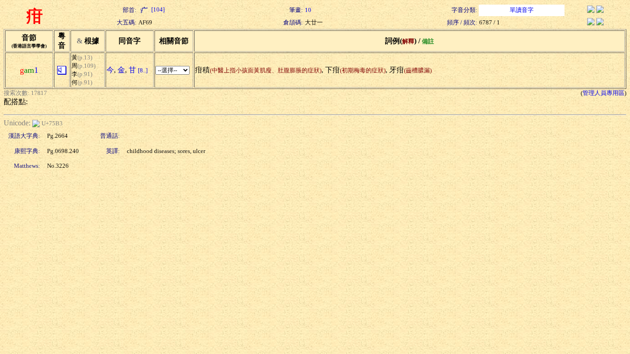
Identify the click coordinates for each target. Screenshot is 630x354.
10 (308, 9)
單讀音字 (522, 9)
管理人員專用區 (603, 92)
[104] (157, 9)
